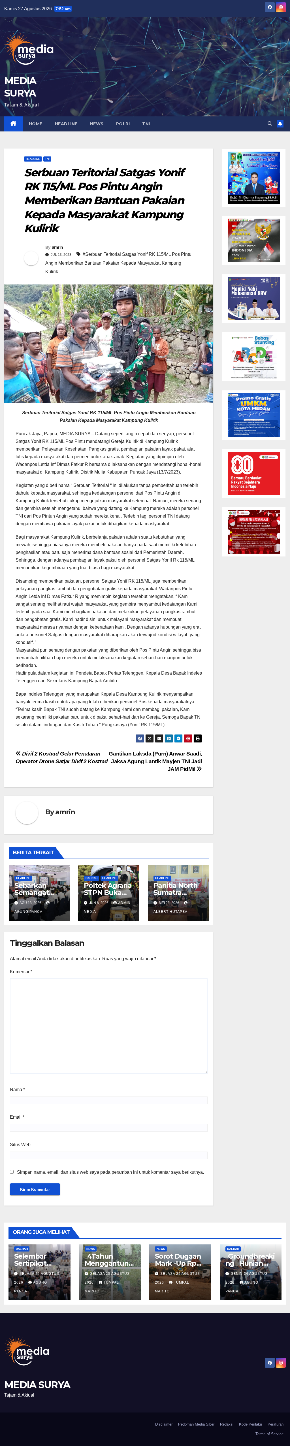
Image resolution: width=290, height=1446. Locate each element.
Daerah (91, 878)
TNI (146, 123)
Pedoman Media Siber (196, 1424)
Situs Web (20, 1144)
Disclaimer (163, 1424)
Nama (17, 1089)
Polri (123, 123)
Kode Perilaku (250, 1424)
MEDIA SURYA (37, 1385)
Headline (66, 123)
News (97, 123)
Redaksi (226, 1424)
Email (17, 1117)
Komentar (21, 971)
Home (35, 123)
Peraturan (275, 1424)
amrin (57, 247)
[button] (270, 123)
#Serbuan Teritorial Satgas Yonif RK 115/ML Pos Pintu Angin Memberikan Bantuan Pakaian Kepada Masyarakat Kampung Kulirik (118, 263)
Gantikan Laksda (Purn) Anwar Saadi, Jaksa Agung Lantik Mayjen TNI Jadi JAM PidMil (155, 761)
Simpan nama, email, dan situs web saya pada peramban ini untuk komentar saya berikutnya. (110, 1172)
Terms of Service (269, 1434)
